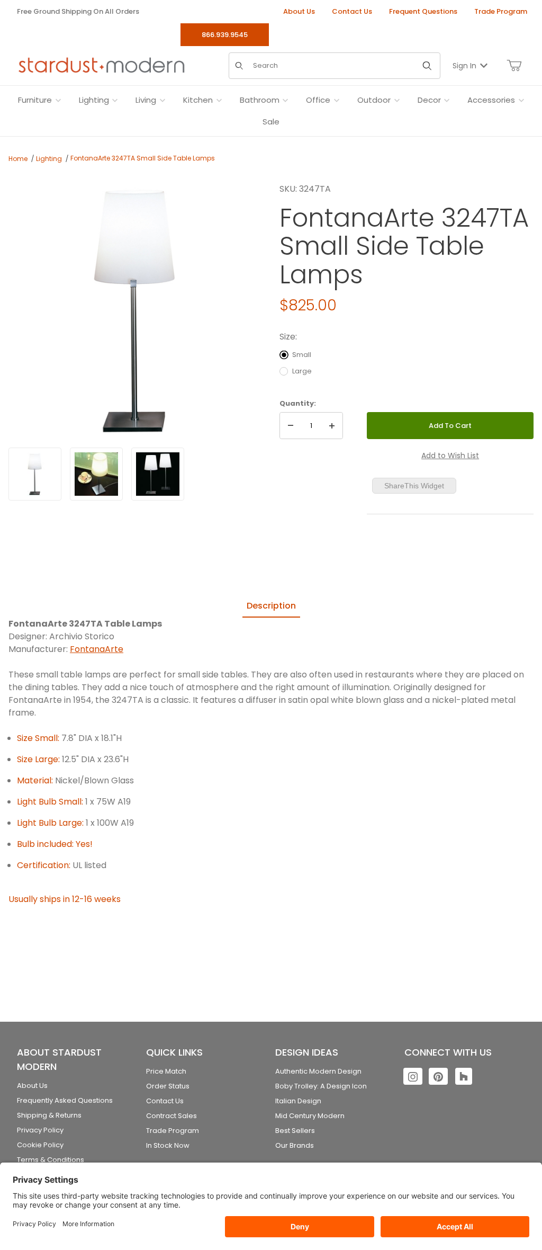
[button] (34, 474)
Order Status (167, 1086)
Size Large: (38, 759)
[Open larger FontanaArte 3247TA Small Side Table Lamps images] (135, 310)
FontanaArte (96, 649)
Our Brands (294, 1145)
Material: (35, 780)
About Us (299, 11)
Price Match (166, 1071)
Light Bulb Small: (50, 802)
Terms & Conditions (50, 1160)
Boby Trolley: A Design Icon (321, 1086)
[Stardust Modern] (101, 65)
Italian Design (298, 1101)
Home (18, 158)
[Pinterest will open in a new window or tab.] (438, 1076)
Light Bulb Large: (50, 823)
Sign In (464, 65)
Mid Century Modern (310, 1116)
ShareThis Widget (414, 485)
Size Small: (38, 738)
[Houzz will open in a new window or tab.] (463, 1076)
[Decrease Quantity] (290, 426)
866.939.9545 (225, 35)
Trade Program (500, 11)
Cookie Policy (40, 1145)
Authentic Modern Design (318, 1071)
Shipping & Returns (49, 1115)
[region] (135, 474)
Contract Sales (171, 1116)
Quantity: (297, 403)
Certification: (43, 865)
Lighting (49, 158)
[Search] (427, 65)
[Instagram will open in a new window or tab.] (412, 1076)
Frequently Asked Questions (65, 1100)
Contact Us (352, 11)
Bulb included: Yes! (55, 844)
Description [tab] (271, 606)
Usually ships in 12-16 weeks (64, 899)
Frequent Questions (423, 11)
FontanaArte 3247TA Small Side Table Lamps (142, 158)
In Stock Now (167, 1145)
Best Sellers (295, 1131)
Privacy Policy (40, 1130)
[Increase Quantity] (331, 426)
